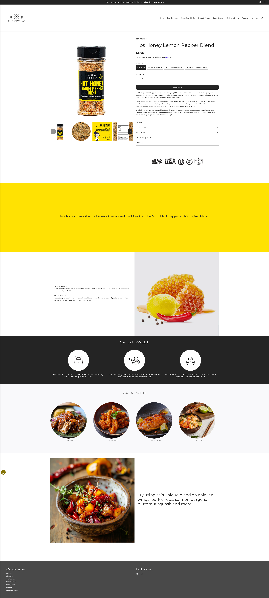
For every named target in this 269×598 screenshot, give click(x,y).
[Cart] (261, 18)
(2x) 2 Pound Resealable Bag (196, 67)
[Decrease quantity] (138, 78)
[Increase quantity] (146, 78)
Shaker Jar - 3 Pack (155, 67)
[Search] (252, 18)
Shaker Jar (141, 67)
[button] (53, 131)
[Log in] (257, 18)
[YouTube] (264, 2)
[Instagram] (260, 2)
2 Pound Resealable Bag (174, 67)
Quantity (140, 74)
